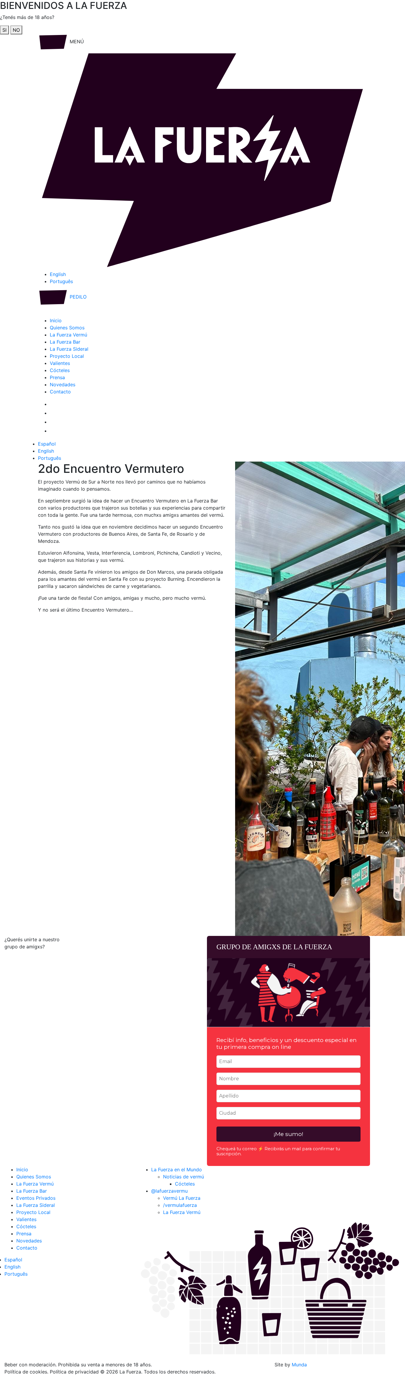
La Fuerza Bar (65, 342)
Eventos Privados (35, 1198)
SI (4, 30)
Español (47, 444)
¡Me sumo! (288, 1133)
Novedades (62, 384)
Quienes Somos (67, 328)
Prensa (57, 377)
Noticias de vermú (183, 1177)
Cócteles (60, 370)
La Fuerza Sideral (69, 349)
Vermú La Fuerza (181, 1198)
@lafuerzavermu (169, 1191)
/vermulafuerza (180, 1205)
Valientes (60, 363)
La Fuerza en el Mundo (176, 1169)
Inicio (56, 320)
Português (61, 281)
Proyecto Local (67, 356)
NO (16, 30)
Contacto (60, 392)
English (58, 274)
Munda (299, 1365)
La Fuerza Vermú (68, 335)
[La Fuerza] (202, 160)
